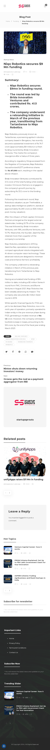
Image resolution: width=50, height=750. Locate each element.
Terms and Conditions (17, 648)
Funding (16, 21)
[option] (25, 466)
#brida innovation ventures (16, 339)
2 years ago (16, 72)
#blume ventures (21, 336)
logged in (22, 518)
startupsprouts (8, 72)
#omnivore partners (25, 342)
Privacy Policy (14, 643)
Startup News (9, 60)
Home (8, 21)
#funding (9, 342)
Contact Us (13, 652)
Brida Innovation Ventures (16, 179)
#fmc (33, 339)
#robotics (9, 344)
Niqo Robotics (11, 134)
